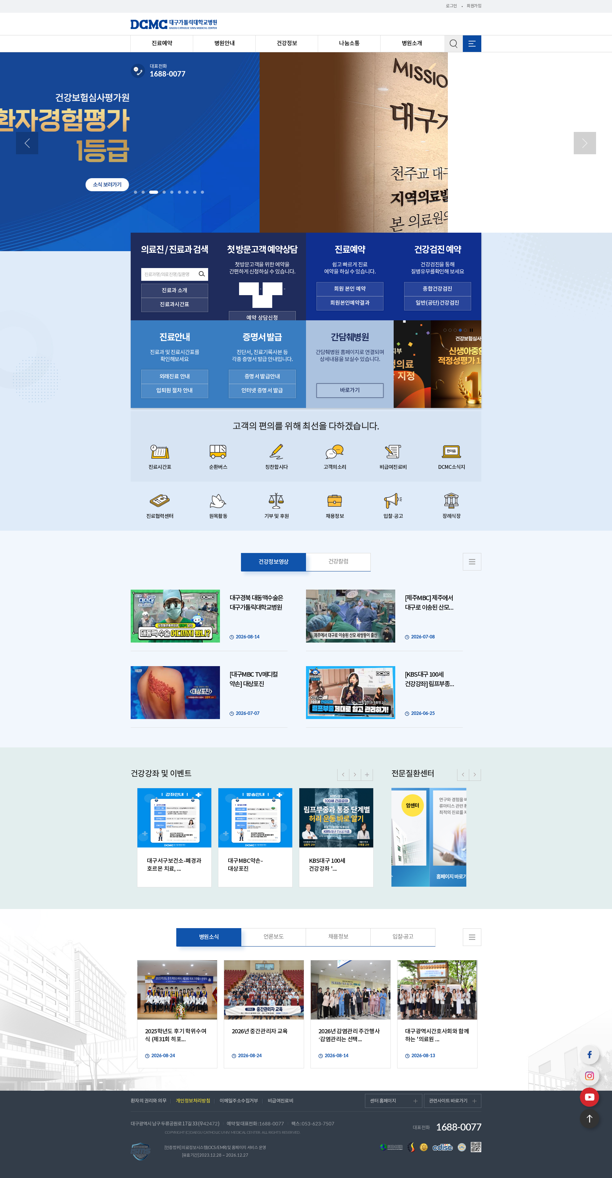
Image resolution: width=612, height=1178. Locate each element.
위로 (589, 1118)
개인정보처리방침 (193, 1101)
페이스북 (589, 1054)
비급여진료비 (393, 467)
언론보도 (274, 937)
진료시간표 (160, 467)
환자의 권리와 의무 (148, 1101)
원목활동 (218, 516)
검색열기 (453, 43)
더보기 (367, 775)
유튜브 (589, 1097)
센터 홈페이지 (383, 1101)
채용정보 (335, 516)
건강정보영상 (273, 562)
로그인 (451, 6)
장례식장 (451, 516)
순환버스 (218, 467)
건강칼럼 (338, 562)
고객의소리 (335, 467)
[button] (135, 192)
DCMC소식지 (451, 467)
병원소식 (209, 937)
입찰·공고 (393, 516)
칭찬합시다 (276, 467)
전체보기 (472, 43)
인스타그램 (589, 1076)
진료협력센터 (159, 516)
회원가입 (474, 6)
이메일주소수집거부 (239, 1101)
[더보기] (472, 562)
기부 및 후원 (276, 516)
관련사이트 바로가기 (448, 1101)
